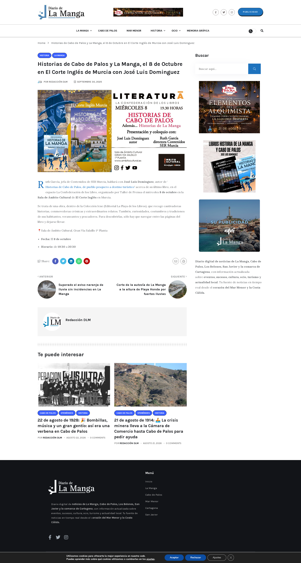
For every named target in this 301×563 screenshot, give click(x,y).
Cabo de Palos (107, 30)
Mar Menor (134, 30)
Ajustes (217, 557)
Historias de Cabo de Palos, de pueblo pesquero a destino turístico (89, 187)
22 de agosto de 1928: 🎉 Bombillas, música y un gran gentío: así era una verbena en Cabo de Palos (74, 426)
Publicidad (250, 12)
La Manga (82, 30)
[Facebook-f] (50, 537)
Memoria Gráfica (198, 30)
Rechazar (195, 557)
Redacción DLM (52, 437)
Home (42, 43)
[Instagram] (66, 537)
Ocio (174, 30)
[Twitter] (58, 537)
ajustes (150, 559)
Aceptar (174, 557)
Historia (156, 30)
